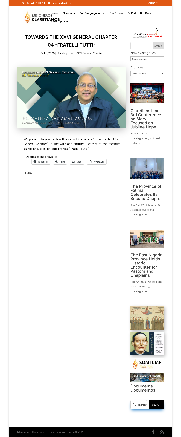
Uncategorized (65, 53)
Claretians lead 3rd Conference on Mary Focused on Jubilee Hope (145, 119)
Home (54, 13)
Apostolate (155, 281)
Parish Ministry (139, 286)
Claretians (68, 13)
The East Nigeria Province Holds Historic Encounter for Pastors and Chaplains (146, 265)
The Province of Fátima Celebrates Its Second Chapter (146, 192)
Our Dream (116, 13)
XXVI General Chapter (89, 53)
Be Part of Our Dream (140, 13)
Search (156, 404)
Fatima (149, 209)
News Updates (59, 21)
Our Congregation (90, 13)
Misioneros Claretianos (31, 431)
